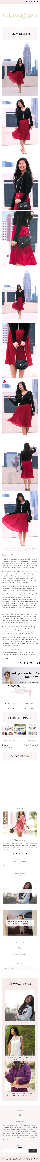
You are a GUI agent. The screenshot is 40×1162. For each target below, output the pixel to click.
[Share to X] (8, 708)
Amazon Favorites (19, 954)
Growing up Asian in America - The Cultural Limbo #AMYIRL (20, 922)
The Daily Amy (12, 1158)
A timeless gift (30, 745)
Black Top (6, 548)
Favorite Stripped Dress (9, 746)
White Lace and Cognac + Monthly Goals (20, 1058)
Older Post (30, 741)
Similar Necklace (17, 550)
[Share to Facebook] (11, 708)
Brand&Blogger (12, 1159)
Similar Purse (30, 550)
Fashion (27, 708)
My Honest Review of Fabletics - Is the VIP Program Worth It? (20, 1094)
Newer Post (9, 741)
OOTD (32, 708)
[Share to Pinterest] (13, 708)
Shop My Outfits (20, 951)
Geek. (20, 890)
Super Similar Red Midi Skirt (22, 548)
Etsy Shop (20, 947)
